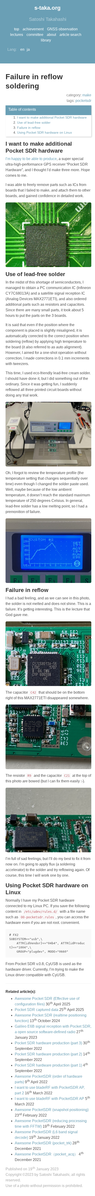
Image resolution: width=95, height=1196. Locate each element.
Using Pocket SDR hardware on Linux (44, 132)
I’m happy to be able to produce (31, 159)
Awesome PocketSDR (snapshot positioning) (52, 1110)
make (86, 95)
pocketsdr (83, 101)
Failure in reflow (28, 127)
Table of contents (22, 109)
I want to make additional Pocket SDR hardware (52, 117)
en (22, 49)
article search (70, 35)
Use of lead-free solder (33, 122)
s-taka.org (47, 8)
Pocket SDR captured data (36, 1010)
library (46, 40)
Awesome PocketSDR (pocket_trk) (43, 1143)
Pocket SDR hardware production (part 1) (48, 1065)
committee (35, 35)
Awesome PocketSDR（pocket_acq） (46, 1154)
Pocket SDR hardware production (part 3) (48, 1043)
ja (28, 49)
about (51, 35)
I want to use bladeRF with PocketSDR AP (49, 1099)
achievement (33, 29)
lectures (16, 35)
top (16, 29)
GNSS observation (62, 29)
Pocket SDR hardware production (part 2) (48, 1054)
